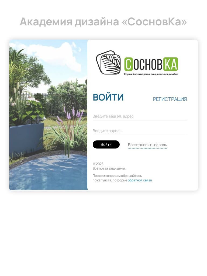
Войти (106, 144)
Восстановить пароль (147, 144)
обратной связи (140, 180)
